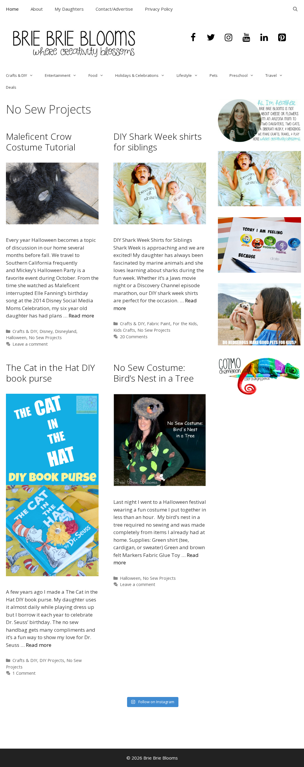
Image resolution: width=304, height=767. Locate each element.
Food (92, 75)
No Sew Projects (45, 337)
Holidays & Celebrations (137, 75)
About (37, 9)
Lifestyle (184, 75)
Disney (46, 331)
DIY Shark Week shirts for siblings (157, 141)
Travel (271, 75)
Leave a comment (30, 344)
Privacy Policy (159, 9)
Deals (11, 87)
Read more (81, 315)
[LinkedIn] (264, 38)
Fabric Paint (158, 323)
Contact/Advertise (114, 9)
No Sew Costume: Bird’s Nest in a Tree (153, 372)
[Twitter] (210, 38)
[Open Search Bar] (295, 9)
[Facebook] (193, 38)
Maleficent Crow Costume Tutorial (40, 141)
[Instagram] (228, 38)
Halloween (16, 337)
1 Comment (24, 673)
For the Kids (185, 323)
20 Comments (134, 336)
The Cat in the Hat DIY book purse (50, 372)
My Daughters (69, 9)
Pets (214, 75)
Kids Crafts (124, 330)
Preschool (238, 75)
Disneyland (65, 331)
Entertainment (57, 75)
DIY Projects (51, 660)
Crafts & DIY (16, 75)
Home (12, 9)
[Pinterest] (282, 38)
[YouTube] (246, 38)
